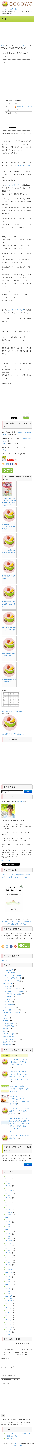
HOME (3, 45)
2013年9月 (8, 1245)
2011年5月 (8, 1312)
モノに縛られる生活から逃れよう (13, 734)
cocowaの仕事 (7, 983)
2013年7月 (8, 1250)
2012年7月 (8, 1279)
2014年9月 (8, 1217)
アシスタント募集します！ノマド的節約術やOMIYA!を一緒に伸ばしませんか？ (19, 1062)
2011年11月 (8, 1298)
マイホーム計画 (10, 973)
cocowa (16, 1443)
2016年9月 (8, 1181)
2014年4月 (8, 1229)
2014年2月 (8, 1234)
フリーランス (9, 996)
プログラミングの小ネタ (13, 988)
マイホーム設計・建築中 (13, 975)
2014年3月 (8, 1231)
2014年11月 (8, 1212)
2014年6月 (8, 1224)
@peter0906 (21, 801)
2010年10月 (9, 1329)
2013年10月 (9, 1243)
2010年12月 (9, 1324)
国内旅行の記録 (10, 1023)
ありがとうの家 (8, 970)
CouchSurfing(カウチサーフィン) (14, 1012)
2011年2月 (8, 1320)
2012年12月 (9, 1267)
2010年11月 (8, 1327)
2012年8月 (8, 1277)
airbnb (5, 1015)
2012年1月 (8, 1293)
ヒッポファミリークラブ (22, 45)
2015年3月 (8, 1202)
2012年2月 (8, 1291)
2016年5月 (8, 1186)
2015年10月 (9, 1193)
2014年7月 (8, 1222)
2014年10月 (9, 1214)
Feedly (4, 443)
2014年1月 (8, 1236)
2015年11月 (8, 1190)
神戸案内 (6, 1018)
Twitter (20, 432)
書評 (4, 1031)
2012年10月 (9, 1272)
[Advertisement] (15, 27)
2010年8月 (8, 1334)
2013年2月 (8, 1262)
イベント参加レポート (10, 1010)
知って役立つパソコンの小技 (14, 991)
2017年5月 (8, 1178)
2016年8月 (8, 1183)
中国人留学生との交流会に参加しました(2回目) (8, 604)
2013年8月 (8, 1248)
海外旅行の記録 (10, 1026)
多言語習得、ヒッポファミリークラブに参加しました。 (8, 527)
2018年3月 (8, 1176)
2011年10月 (8, 1300)
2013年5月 (8, 1255)
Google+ (4, 434)
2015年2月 (8, 1205)
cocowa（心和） (10, 9)
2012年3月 (8, 1289)
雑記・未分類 (7, 1044)
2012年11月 (8, 1269)
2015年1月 (8, 1207)
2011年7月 (8, 1308)
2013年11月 (8, 1241)
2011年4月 (8, 1315)
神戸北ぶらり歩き (10, 1438)
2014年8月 (8, 1219)
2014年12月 (9, 1210)
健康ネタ (6, 1028)
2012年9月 (8, 1274)
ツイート (4, 961)
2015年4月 (8, 1200)
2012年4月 (8, 1286)
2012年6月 (8, 1281)
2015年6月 (8, 1198)
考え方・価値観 (8, 1042)
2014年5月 (8, 1226)
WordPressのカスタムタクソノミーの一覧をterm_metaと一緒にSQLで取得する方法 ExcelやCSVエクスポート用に (19, 1076)
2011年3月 (8, 1317)
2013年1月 (8, 1265)
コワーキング (9, 999)
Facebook (27, 432)
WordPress (8, 986)
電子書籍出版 (9, 1004)
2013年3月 (8, 1260)
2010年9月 (8, 1332)
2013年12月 (9, 1238)
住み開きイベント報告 (12, 981)
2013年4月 (8, 1257)
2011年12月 (8, 1296)
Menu (6, 19)
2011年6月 (8, 1310)
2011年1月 (8, 1322)
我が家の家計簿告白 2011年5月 (12, 711)
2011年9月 (8, 1303)
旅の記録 (6, 1020)
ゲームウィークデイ (9, 1036)
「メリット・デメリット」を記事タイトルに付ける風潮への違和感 (19, 1111)
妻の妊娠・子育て (9, 1034)
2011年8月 (8, 1305)
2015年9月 (8, 1195)
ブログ (10, 45)
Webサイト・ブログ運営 (13, 994)
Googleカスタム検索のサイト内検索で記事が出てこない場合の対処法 (19, 1088)
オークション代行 (11, 1007)
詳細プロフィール (6, 860)
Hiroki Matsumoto (18, 1445)
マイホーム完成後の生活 (13, 978)
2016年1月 (8, 1188)
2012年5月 (8, 1284)
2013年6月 (8, 1253)
